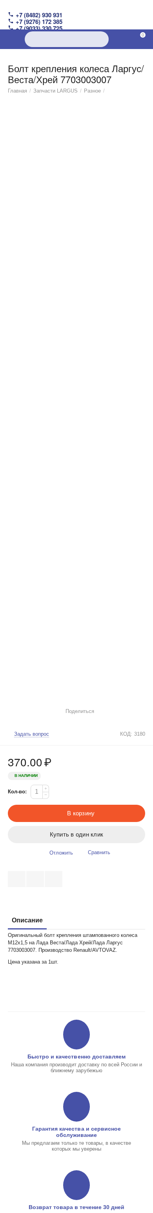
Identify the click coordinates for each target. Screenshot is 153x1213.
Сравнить (99, 852)
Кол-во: (17, 792)
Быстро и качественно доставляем (76, 1056)
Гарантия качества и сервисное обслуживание (76, 1132)
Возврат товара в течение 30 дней (76, 1207)
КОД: (126, 734)
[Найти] (101, 39)
